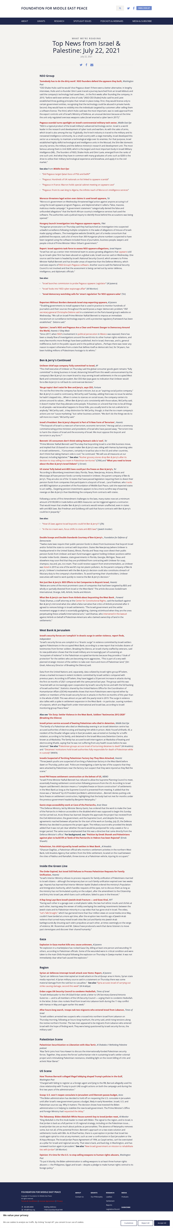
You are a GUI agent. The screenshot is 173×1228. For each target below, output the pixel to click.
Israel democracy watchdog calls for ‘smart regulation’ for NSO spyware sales (81, 294)
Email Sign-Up (144, 8)
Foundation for (54, 8)
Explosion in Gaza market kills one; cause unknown (66, 944)
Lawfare (109, 1197)
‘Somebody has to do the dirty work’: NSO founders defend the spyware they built (81, 81)
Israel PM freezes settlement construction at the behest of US (70, 776)
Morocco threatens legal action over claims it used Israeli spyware (73, 198)
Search (120, 8)
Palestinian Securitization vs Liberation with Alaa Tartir (68, 1044)
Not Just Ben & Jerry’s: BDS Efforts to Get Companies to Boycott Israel (74, 582)
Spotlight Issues (82, 21)
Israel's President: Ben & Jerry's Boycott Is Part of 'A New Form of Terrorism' (77, 422)
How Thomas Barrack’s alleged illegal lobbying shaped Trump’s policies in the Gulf (81, 1076)
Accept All (162, 1223)
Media (124, 1193)
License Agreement (47, 1201)
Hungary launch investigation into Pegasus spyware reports (70, 223)
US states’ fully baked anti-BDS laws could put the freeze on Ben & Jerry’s (76, 469)
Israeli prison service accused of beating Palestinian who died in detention (77, 723)
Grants (41, 21)
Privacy (60, 1201)
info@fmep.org (29, 1210)
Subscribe (125, 1207)
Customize (128, 1223)
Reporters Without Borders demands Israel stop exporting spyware (73, 302)
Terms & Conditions (29, 1201)
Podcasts (125, 1197)
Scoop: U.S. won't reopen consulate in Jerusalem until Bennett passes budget (78, 1095)
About (24, 21)
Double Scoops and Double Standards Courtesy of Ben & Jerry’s (71, 537)
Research (59, 21)
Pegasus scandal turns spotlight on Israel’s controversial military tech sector (78, 122)
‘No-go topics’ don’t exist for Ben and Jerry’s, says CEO (66, 387)
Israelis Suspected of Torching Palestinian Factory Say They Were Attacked (77, 758)
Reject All (145, 1223)
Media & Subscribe (142, 21)
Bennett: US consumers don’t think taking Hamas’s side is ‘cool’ (71, 440)
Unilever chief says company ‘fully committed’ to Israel (67, 365)
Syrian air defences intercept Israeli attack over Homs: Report (71, 973)
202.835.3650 (28, 1207)
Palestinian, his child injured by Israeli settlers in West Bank (70, 846)
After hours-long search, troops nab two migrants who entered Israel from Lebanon (82, 1009)
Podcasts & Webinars (111, 21)
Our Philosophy (97, 1197)
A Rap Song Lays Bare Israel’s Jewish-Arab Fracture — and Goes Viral (74, 899)
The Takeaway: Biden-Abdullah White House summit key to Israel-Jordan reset (79, 1116)
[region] (86, 1219)
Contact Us (79, 1197)
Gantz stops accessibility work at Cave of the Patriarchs (68, 805)
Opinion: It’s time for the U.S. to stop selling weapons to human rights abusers (79, 1154)
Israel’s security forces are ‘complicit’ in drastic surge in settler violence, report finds (82, 635)
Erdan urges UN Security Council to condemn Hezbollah (67, 991)
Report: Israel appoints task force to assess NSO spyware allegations (74, 248)
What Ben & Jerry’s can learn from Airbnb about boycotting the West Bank (77, 597)
